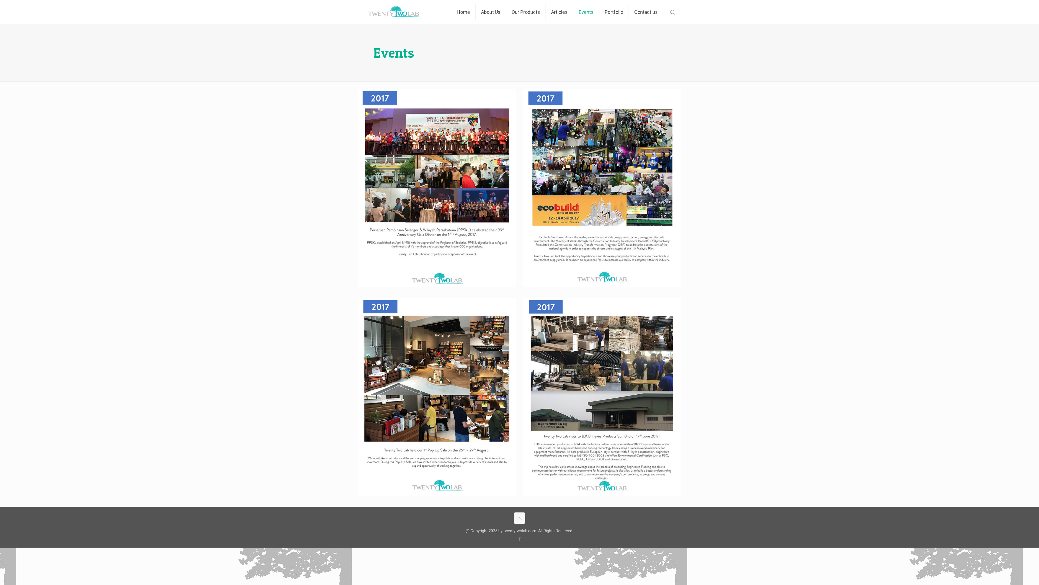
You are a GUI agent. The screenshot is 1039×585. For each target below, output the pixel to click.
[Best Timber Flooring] (393, 12)
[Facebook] (519, 539)
